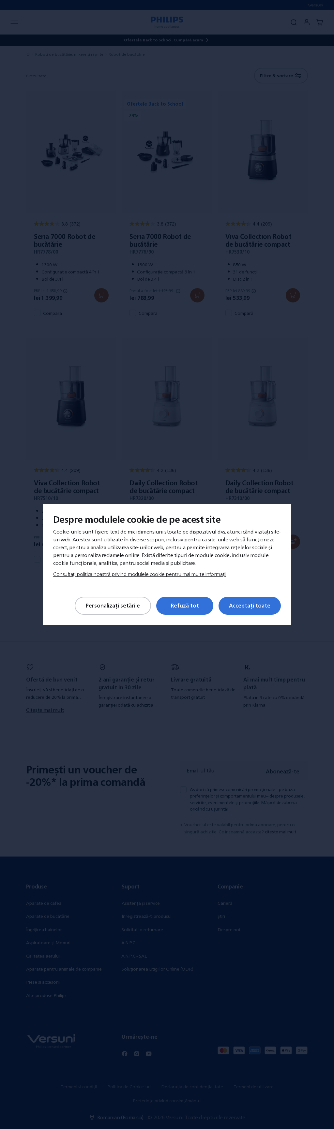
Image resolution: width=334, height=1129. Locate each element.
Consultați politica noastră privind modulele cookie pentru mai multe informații (139, 574)
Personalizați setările (113, 605)
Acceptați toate (249, 605)
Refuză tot (185, 605)
